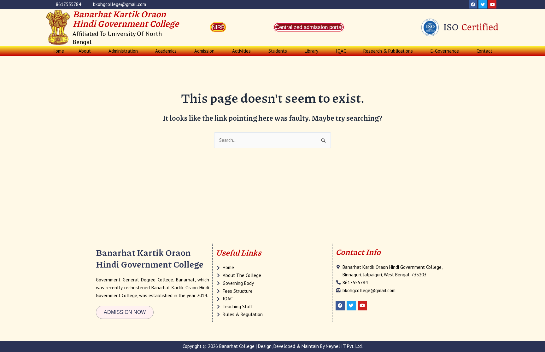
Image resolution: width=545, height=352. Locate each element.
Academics (166, 51)
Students (277, 51)
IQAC (341, 51)
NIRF (218, 27)
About (85, 51)
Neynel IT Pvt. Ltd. (344, 346)
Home (58, 51)
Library (311, 51)
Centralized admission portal (309, 27)
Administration (123, 51)
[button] (86, 51)
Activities (241, 51)
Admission (204, 51)
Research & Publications (388, 51)
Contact (484, 51)
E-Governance (445, 51)
